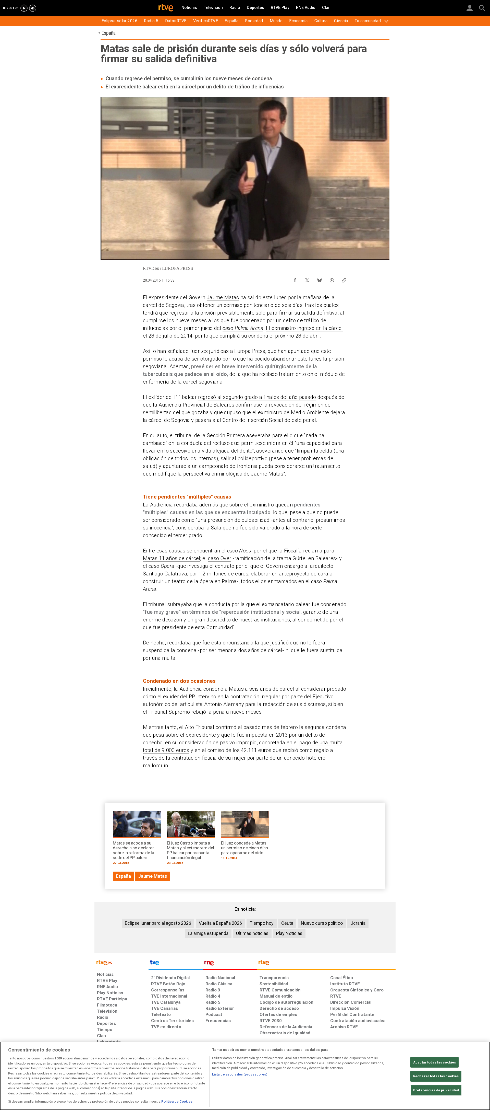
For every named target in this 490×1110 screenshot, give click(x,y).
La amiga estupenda (208, 933)
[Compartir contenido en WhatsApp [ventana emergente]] (332, 279)
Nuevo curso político (322, 923)
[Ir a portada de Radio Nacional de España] (230, 964)
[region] (245, 1076)
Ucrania (357, 923)
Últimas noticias (252, 933)
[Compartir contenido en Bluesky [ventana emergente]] (319, 279)
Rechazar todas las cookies (436, 1076)
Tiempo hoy (262, 923)
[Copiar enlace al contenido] (344, 279)
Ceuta (287, 923)
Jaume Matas (223, 297)
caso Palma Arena (243, 328)
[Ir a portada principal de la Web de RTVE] (121, 962)
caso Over (219, 558)
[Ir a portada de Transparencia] (326, 964)
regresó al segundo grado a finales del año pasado (257, 397)
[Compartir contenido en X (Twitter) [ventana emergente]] (307, 279)
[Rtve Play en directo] (24, 8)
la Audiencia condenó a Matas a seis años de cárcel (234, 689)
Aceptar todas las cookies (434, 1062)
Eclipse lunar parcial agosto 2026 (158, 923)
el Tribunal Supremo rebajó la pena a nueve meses (202, 712)
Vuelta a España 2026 (220, 923)
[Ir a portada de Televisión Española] (176, 964)
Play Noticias (289, 933)
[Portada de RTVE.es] (165, 8)
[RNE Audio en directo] (33, 8)
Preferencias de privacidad (436, 1090)
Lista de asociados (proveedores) (239, 1074)
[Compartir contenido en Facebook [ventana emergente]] (295, 279)
